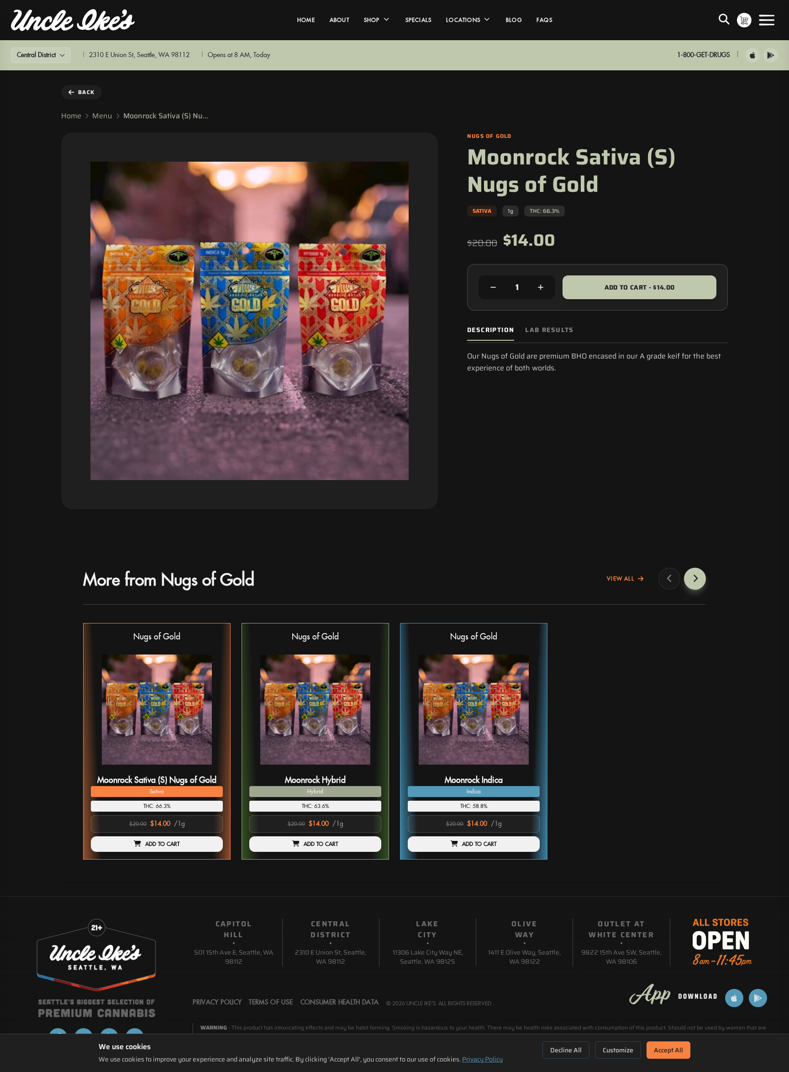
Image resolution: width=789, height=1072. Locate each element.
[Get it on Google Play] (770, 55)
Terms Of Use (271, 1002)
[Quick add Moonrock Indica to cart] (525, 768)
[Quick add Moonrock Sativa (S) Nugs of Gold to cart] (208, 768)
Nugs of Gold (156, 637)
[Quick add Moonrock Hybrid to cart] (367, 768)
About (339, 20)
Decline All (566, 1050)
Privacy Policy (482, 1059)
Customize (618, 1050)
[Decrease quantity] (493, 287)
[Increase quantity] (540, 287)
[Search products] (724, 20)
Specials (418, 20)
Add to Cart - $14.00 (640, 287)
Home (306, 20)
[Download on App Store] (752, 55)
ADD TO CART (162, 844)
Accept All (668, 1050)
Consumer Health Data (339, 1002)
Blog (514, 20)
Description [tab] (490, 330)
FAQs (544, 20)
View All (620, 579)
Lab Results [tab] (549, 330)
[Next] (695, 579)
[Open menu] (766, 20)
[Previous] (669, 579)
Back (86, 92)
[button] (157, 741)
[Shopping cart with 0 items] (744, 20)
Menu (102, 116)
